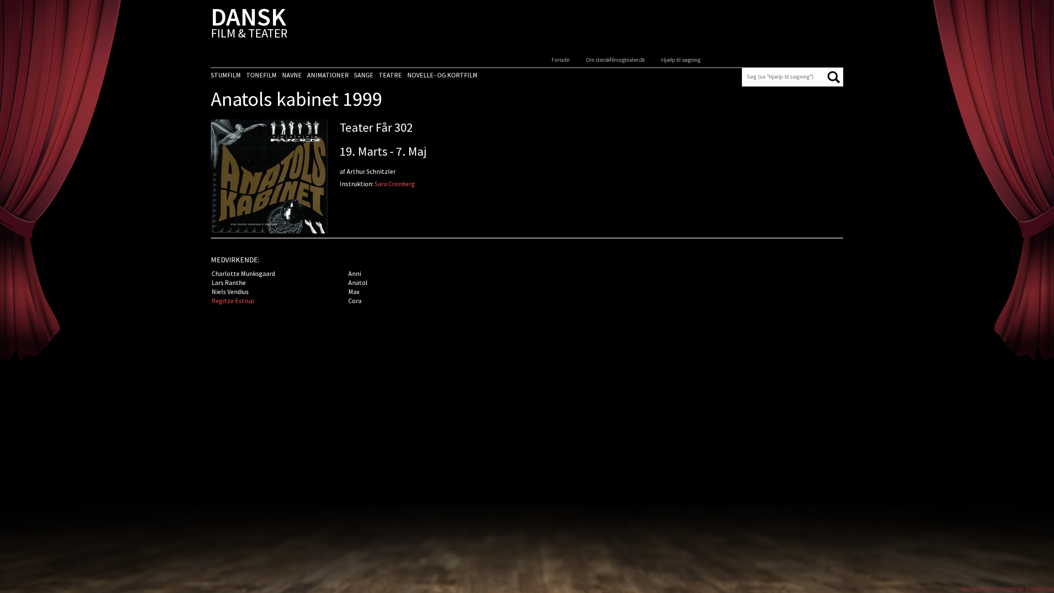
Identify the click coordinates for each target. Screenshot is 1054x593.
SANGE (363, 75)
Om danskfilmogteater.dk (615, 59)
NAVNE (292, 75)
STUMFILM (226, 75)
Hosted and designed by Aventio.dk (1007, 589)
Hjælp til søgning (680, 59)
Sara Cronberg (395, 184)
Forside (560, 59)
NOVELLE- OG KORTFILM (442, 75)
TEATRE (390, 75)
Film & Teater (249, 24)
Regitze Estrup (233, 300)
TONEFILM (261, 75)
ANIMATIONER (328, 75)
